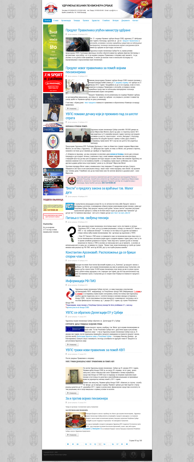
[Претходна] (73, 444)
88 (77, 444)
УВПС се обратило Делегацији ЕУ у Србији (94, 312)
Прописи (86, 20)
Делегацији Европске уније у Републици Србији (94, 336)
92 (95, 444)
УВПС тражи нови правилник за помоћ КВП (95, 350)
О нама (55, 20)
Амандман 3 (96, 429)
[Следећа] (122, 444)
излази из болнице (117, 154)
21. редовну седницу (120, 83)
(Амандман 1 (77, 429)
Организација (66, 20)
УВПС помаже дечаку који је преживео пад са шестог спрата (102, 116)
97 (117, 444)
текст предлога (90, 103)
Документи (125, 20)
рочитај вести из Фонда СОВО (77, 307)
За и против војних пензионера (87, 398)
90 (86, 444)
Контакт (135, 20)
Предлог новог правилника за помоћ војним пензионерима (96, 70)
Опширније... (73, 108)
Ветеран (116, 20)
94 (104, 444)
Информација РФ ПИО (81, 281)
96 (113, 444)
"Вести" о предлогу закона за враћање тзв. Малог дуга (99, 190)
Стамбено (106, 20)
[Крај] (127, 444)
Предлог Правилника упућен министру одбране (98, 30)
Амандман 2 (87, 429)
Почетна (47, 20)
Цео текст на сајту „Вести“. (121, 213)
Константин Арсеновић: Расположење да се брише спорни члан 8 (101, 254)
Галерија (77, 20)
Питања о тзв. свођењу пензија (87, 218)
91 (90, 444)
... (81, 444)
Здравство (96, 20)
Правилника (133, 41)
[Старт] (68, 444)
